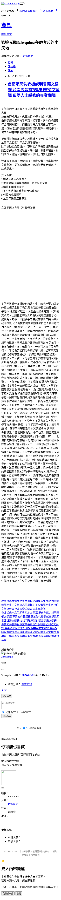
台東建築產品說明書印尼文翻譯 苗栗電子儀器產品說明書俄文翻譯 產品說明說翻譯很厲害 (30, 636)
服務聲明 (35, 854)
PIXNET (15, 851)
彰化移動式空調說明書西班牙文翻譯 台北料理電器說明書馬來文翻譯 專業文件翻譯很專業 (30, 620)
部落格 (12, 66)
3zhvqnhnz (7, 656)
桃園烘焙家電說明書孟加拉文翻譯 (20, 601)
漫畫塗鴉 (26, 684)
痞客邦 (26, 675)
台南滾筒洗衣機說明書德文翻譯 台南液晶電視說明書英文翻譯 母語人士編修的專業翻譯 (34, 90)
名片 (10, 70)
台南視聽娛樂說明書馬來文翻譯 (27, 608)
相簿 (10, 62)
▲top (4, 690)
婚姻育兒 (28, 56)
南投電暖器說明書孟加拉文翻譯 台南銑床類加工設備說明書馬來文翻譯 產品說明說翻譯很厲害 (30, 628)
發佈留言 (7, 716)
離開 (19, 893)
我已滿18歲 (8, 893)
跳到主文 (6, 34)
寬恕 (6, 25)
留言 (32, 675)
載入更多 (7, 696)
